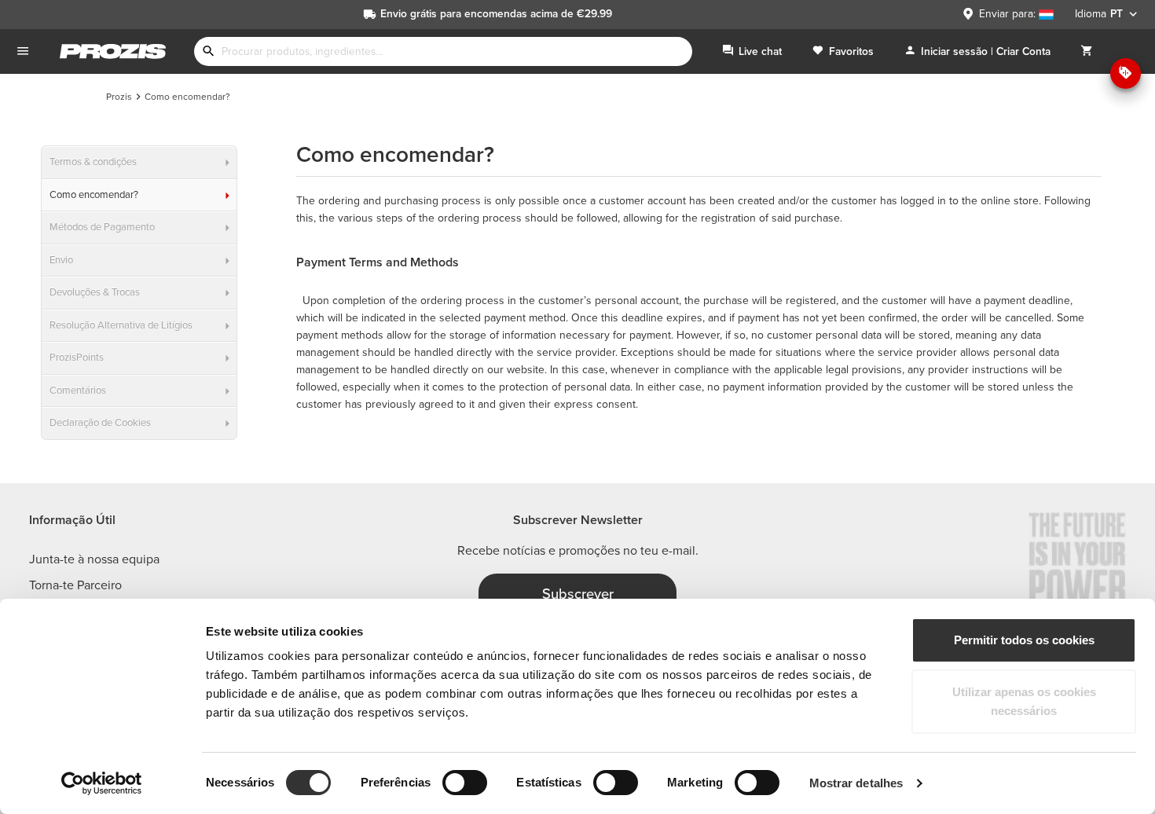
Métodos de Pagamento (102, 227)
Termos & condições (93, 162)
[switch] (464, 782)
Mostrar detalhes (856, 783)
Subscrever (578, 594)
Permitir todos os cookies (1024, 640)
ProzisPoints (77, 357)
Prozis (119, 96)
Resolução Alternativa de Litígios (121, 325)
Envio (61, 260)
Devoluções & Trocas (95, 292)
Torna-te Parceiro (75, 585)
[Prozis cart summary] (1087, 51)
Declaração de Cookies (100, 422)
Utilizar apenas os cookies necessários (1024, 701)
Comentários (78, 390)
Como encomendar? (94, 195)
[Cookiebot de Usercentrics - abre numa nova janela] (101, 783)
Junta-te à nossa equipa (94, 559)
